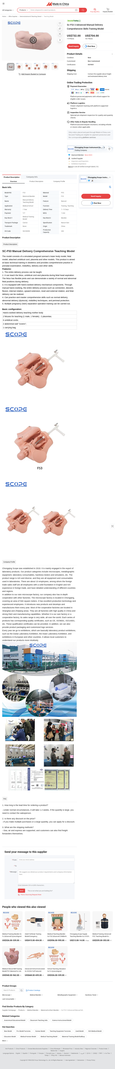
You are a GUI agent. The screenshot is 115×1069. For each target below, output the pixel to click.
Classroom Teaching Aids (39, 1020)
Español (25, 1053)
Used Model (79, 1031)
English (18, 1053)
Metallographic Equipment (67, 995)
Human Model (40, 1031)
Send (21, 891)
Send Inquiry (74, 46)
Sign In (70, 166)
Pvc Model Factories (24, 1031)
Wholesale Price (67, 1048)
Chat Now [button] (91, 46)
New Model (8, 1031)
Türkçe (47, 1055)
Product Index (103, 1048)
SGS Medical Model (95, 1031)
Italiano (59, 1053)
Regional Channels (91, 1048)
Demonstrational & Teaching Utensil (30, 16)
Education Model (10, 1036)
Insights (62, 1051)
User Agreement (70, 1060)
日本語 (95, 1053)
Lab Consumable (8, 999)
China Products (20, 1048)
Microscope (6, 995)
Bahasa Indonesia (65, 1055)
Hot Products (9, 1048)
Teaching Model (48, 16)
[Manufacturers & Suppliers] (57, 4)
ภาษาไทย (107, 1053)
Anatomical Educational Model (14, 1020)
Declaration (80, 1060)
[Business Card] (110, 186)
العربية (82, 1053)
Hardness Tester (90, 995)
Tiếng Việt (54, 1055)
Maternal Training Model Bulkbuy (73, 1036)
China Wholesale (55, 1048)
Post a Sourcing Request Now (29, 894)
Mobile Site (54, 1051)
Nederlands (74, 1053)
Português (33, 1053)
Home (4, 16)
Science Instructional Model (61, 1020)
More (4, 1041)
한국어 (89, 1053)
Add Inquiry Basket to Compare (33, 74)
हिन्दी (100, 1053)
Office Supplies (12, 16)
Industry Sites (79, 1048)
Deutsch (66, 1053)
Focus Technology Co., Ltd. (43, 1060)
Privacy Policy (91, 1060)
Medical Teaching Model (49, 1036)
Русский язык (50, 1053)
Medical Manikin (35, 995)
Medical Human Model (28, 1036)
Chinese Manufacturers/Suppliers (38, 1048)
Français (41, 1053)
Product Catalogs (34, 990)
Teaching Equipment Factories (60, 1031)
